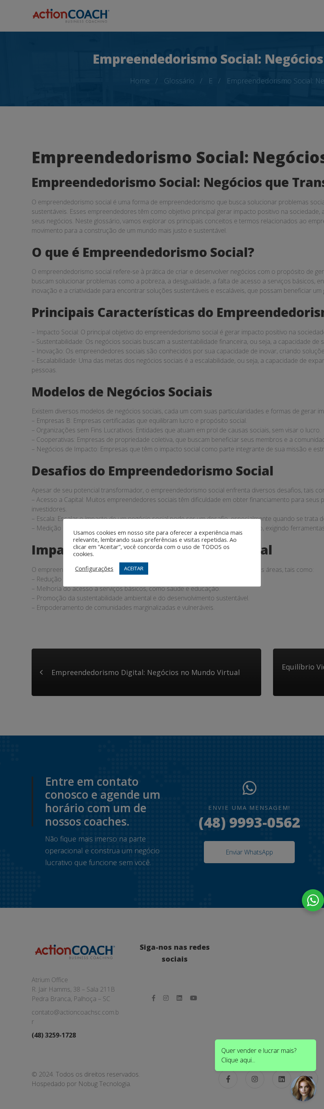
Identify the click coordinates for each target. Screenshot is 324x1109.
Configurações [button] (94, 568)
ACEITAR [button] (133, 568)
